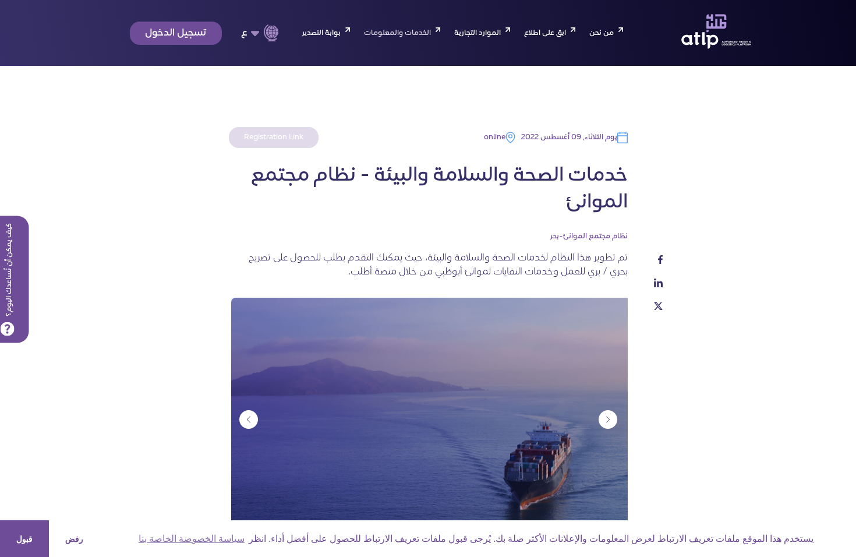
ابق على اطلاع (545, 33)
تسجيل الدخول (176, 33)
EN (252, 52)
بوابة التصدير (321, 33)
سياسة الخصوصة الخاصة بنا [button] (192, 539)
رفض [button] (74, 539)
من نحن (601, 33)
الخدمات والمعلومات (397, 33)
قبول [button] (24, 539)
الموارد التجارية (477, 33)
